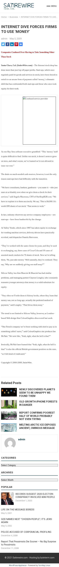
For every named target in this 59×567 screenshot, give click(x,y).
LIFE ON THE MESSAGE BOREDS (17, 509)
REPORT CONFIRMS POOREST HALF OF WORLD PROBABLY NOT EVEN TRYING (37, 416)
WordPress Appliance (17, 565)
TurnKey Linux (44, 565)
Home (4, 17)
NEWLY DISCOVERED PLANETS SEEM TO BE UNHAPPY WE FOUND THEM (37, 392)
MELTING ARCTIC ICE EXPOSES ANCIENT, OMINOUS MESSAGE (37, 426)
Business (14, 17)
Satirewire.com (20, 557)
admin (4, 38)
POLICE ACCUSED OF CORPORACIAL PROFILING (26, 532)
